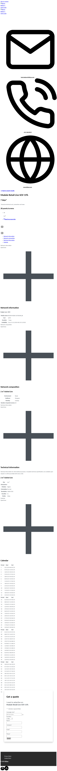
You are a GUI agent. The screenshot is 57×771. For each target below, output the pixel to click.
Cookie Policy (7, 758)
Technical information (6, 406)
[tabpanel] (28, 284)
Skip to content (4, 1)
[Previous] (2, 227)
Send (8, 738)
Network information (6, 246)
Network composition (6, 325)
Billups (6, 761)
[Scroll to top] (3, 768)
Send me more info (10, 219)
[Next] (2, 233)
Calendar (3, 499)
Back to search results (8, 190)
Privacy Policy (7, 756)
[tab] (9, 236)
